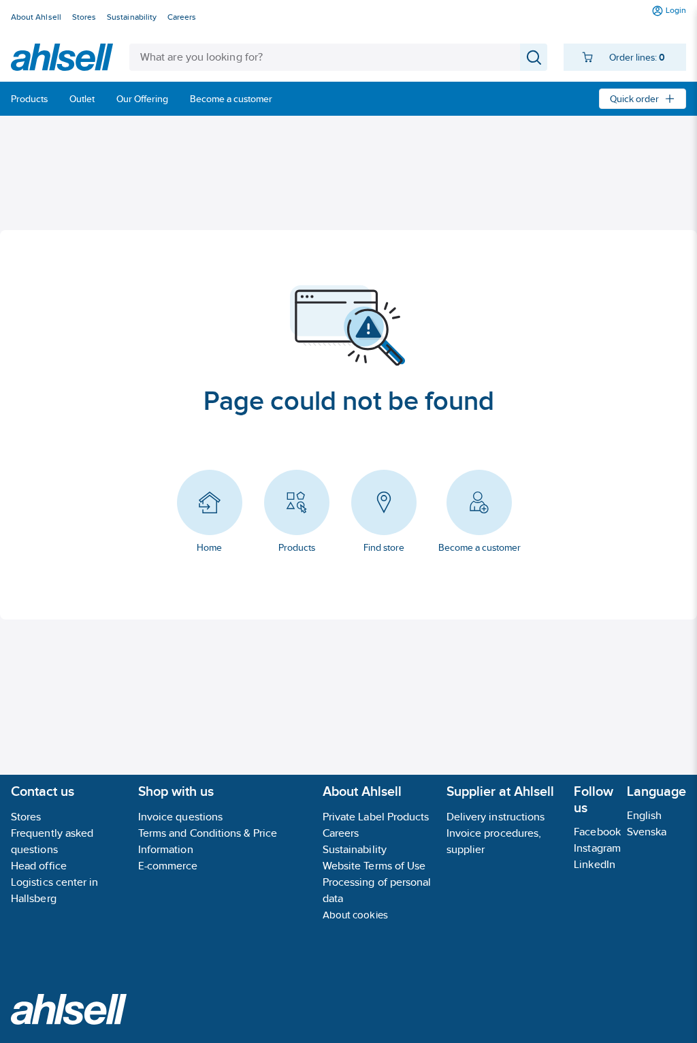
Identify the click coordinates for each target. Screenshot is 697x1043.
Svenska (647, 831)
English (644, 815)
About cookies (355, 914)
